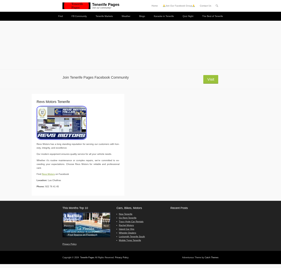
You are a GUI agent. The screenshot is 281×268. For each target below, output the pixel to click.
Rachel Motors (126, 225)
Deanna (78, 234)
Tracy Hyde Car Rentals (131, 221)
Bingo (142, 16)
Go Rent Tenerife (127, 217)
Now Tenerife (125, 214)
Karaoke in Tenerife (164, 16)
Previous (69, 225)
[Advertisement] (140, 45)
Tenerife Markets (104, 16)
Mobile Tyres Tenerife (130, 240)
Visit (210, 79)
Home (155, 5)
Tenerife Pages (105, 4)
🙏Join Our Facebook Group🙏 (179, 5)
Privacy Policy (69, 244)
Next (106, 225)
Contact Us (205, 5)
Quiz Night (188, 16)
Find (60, 16)
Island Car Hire (126, 229)
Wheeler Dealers (127, 232)
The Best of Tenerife (212, 16)
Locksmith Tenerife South (132, 236)
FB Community (79, 16)
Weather (126, 16)
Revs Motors (48, 174)
